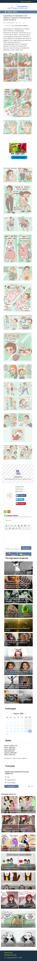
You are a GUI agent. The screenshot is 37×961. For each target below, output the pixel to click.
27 (18, 731)
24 (7, 731)
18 (11, 728)
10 (7, 725)
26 (14, 731)
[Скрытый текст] (10, 528)
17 (7, 728)
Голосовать (11, 786)
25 (11, 731)
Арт (8, 777)
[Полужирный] (6, 526)
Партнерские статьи (10, 955)
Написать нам (8, 952)
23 (30, 728)
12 (14, 725)
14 (22, 725)
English (13, 555)
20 (18, 728)
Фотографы (11, 783)
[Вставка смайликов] (28, 526)
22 (26, 728)
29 (26, 731)
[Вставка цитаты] (13, 528)
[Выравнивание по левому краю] (18, 526)
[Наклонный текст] (9, 526)
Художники (11, 780)
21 (22, 728)
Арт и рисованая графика (20, 25)
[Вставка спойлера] (19, 528)
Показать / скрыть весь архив (15, 758)
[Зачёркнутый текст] (15, 526)
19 (14, 728)
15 (26, 725)
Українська (26, 555)
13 (18, 725)
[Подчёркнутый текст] (12, 526)
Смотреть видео (19, 157)
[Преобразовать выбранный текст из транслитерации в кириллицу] (16, 528)
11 (11, 725)
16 (30, 725)
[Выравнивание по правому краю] (25, 526)
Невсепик (18, 6)
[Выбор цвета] (6, 528)
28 (22, 731)
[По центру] (21, 526)
